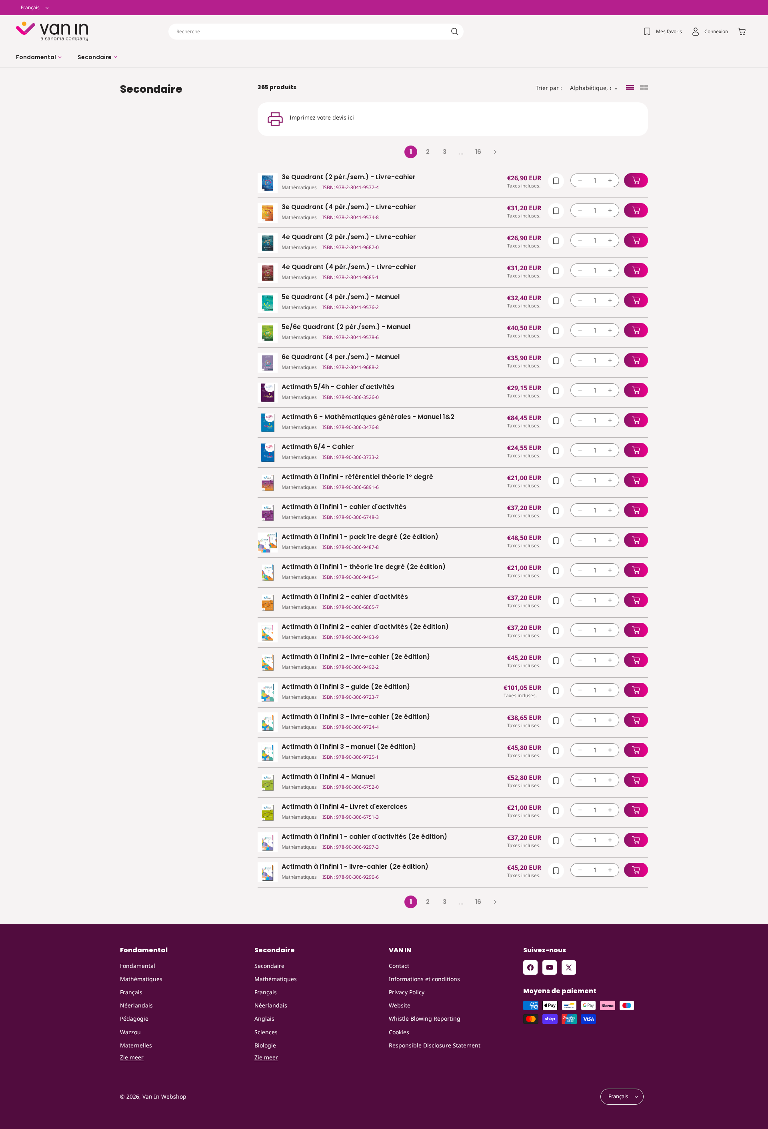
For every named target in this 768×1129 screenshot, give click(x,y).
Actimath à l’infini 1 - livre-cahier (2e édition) (355, 867)
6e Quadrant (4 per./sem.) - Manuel (341, 357)
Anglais (264, 1018)
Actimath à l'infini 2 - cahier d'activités (345, 597)
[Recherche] (455, 32)
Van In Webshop (164, 1097)
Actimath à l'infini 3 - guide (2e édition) (346, 687)
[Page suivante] (494, 152)
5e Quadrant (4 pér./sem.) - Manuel (341, 297)
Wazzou (130, 1032)
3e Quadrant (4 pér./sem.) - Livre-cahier (349, 207)
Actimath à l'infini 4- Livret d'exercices (344, 807)
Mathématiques (141, 979)
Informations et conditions (424, 979)
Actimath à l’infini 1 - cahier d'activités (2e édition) (364, 837)
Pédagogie (134, 1018)
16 (478, 152)
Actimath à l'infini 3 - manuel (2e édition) (349, 747)
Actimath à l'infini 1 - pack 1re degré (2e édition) (360, 537)
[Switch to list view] (630, 88)
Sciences (266, 1032)
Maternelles (136, 1045)
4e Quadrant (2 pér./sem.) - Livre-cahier (349, 237)
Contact (399, 965)
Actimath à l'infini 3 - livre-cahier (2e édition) (356, 717)
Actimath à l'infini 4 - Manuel (328, 777)
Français (131, 992)
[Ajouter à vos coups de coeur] (556, 181)
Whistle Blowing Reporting (424, 1018)
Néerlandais (136, 1005)
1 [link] (411, 152)
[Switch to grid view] (644, 88)
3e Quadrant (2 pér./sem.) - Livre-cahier (349, 177)
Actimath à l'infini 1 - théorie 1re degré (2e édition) (364, 567)
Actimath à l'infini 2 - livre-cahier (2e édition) (356, 657)
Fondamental (137, 965)
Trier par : (549, 88)
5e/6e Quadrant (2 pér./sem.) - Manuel (346, 327)
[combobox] (316, 32)
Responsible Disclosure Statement (434, 1045)
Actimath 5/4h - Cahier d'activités (338, 387)
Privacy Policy (406, 992)
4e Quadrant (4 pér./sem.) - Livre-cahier (349, 267)
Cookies (399, 1032)
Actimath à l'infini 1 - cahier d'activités (344, 507)
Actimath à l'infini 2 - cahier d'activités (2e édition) (365, 627)
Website (399, 1005)
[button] (39, 57)
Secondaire (269, 965)
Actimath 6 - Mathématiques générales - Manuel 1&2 (368, 417)
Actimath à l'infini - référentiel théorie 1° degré (357, 477)
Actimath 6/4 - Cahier (318, 447)
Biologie (265, 1045)
